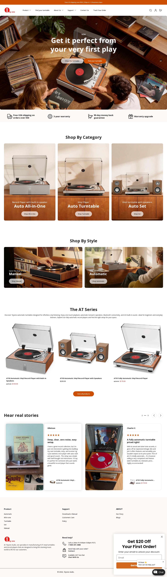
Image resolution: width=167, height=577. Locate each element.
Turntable (7, 521)
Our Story (119, 514)
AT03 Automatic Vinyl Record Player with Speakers (81, 378)
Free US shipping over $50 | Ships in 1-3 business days (83, 2)
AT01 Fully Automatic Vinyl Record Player (131, 378)
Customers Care (68, 517)
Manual (6, 528)
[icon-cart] (160, 10)
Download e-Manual (69, 514)
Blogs (118, 517)
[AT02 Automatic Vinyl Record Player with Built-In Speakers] (29, 348)
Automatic (8, 514)
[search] (150, 10)
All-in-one (7, 517)
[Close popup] (163, 561)
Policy (64, 521)
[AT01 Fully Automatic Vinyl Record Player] (137, 348)
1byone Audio (69, 572)
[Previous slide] (154, 415)
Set (5, 525)
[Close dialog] (162, 537)
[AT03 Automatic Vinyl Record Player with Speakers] (83, 348)
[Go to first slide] (160, 415)
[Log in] (155, 10)
